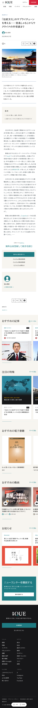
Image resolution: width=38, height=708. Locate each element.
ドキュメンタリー (27, 6)
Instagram (20, 675)
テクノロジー (20, 658)
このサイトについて (7, 672)
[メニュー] (3, 2)
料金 (3, 675)
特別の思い (16, 169)
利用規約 (4, 699)
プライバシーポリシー (13, 699)
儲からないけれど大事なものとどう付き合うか (19, 118)
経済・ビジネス (21, 648)
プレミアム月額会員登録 (19, 259)
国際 (18, 664)
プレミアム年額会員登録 (19, 262)
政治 (18, 642)
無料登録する (19, 594)
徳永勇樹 (8, 32)
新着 (4, 6)
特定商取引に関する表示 (26, 699)
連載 (35, 6)
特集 (10, 6)
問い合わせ (5, 680)
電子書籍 (4, 658)
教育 (18, 650)
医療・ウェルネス (21, 656)
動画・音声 (5, 656)
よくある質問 (5, 678)
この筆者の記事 (8, 287)
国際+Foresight (6, 661)
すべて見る (33, 321)
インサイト (17, 6)
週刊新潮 (4, 664)
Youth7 (8, 156)
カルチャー (4, 310)
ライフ (18, 661)
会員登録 (33, 2)
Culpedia (24, 215)
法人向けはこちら (19, 630)
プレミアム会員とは (19, 265)
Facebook (20, 680)
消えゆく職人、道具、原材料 (14, 115)
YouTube (19, 678)
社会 (18, 645)
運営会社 (4, 701)
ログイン (22, 242)
